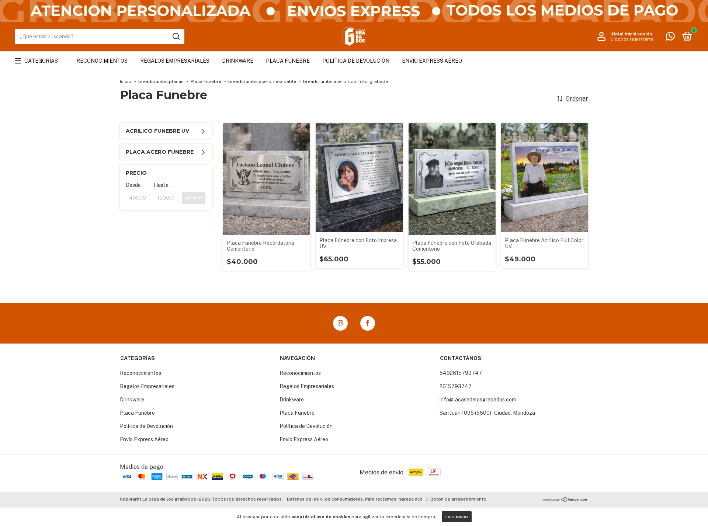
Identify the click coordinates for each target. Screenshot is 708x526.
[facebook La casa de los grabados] (367, 323)
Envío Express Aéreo (432, 61)
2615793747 (456, 386)
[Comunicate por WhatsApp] (670, 37)
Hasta (161, 185)
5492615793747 (461, 373)
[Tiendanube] (565, 500)
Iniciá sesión (638, 33)
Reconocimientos (102, 61)
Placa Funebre (288, 61)
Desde (133, 185)
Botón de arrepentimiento (458, 499)
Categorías (41, 61)
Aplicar (193, 198)
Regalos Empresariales (174, 61)
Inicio (125, 81)
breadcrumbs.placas (161, 81)
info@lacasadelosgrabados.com (478, 400)
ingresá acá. (411, 499)
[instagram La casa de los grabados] (340, 323)
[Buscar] (176, 36)
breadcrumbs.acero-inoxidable (262, 81)
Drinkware (237, 61)
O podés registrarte (631, 39)
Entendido (456, 517)
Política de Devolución (355, 61)
